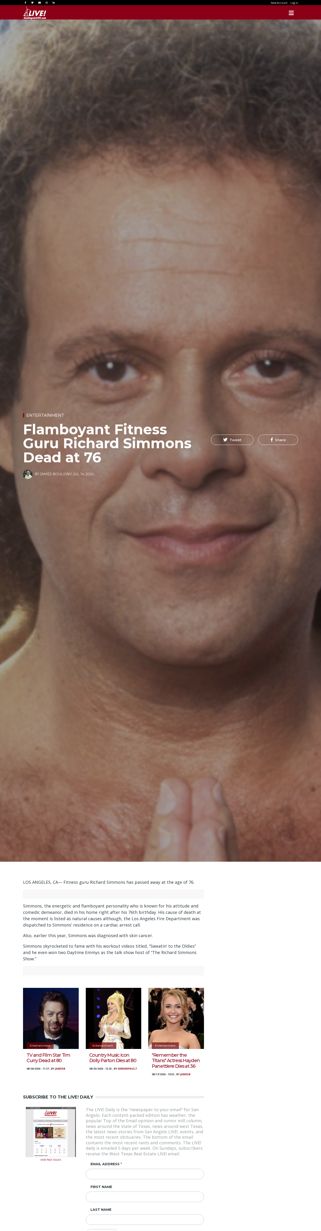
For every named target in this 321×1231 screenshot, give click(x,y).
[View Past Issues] (51, 1131)
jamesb (60, 1068)
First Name (101, 1187)
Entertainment (45, 415)
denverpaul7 (127, 1068)
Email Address (105, 1164)
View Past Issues (50, 1159)
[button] (232, 440)
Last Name (100, 1210)
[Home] (35, 12)
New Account (279, 2)
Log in (294, 2)
